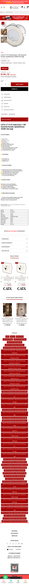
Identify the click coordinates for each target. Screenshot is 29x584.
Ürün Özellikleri (6, 119)
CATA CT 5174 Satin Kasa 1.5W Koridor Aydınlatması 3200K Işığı (14, 501)
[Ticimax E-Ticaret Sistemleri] (14, 576)
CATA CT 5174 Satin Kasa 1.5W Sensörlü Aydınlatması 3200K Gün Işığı (14, 434)
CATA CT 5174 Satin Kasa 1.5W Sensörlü (14, 345)
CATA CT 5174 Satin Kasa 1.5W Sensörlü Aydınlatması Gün (14, 445)
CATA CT (13, 336)
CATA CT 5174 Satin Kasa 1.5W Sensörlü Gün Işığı (14, 473)
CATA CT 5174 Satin (7, 339)
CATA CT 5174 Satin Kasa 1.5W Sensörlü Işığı (14, 476)
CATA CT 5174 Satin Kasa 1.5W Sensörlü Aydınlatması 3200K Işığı (14, 440)
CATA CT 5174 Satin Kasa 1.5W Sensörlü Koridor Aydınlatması (14, 351)
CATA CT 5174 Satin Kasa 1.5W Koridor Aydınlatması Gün (14, 505)
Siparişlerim (10, 582)
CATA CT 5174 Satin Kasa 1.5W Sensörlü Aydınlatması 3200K (14, 424)
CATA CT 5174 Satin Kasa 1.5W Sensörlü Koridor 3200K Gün (14, 395)
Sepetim (18, 582)
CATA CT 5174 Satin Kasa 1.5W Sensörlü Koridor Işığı (14, 417)
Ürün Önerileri (6, 246)
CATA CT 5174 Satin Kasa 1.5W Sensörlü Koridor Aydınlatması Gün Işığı (14, 382)
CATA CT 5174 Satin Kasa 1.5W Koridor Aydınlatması (14, 481)
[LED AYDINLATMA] (3, 12)
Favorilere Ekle (5, 272)
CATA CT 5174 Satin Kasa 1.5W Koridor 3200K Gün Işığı (14, 521)
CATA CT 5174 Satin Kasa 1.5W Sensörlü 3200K (14, 459)
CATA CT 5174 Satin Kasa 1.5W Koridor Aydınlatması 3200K (14, 485)
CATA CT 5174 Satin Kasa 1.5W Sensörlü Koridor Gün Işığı (14, 413)
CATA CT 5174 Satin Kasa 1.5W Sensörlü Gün (14, 470)
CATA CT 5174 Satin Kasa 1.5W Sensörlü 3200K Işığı (14, 467)
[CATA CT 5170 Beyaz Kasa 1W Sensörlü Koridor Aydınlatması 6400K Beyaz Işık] (7, 268)
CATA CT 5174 (20, 336)
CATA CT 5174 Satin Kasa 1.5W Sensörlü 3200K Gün (14, 462)
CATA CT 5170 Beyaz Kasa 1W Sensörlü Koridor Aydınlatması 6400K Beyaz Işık (7, 279)
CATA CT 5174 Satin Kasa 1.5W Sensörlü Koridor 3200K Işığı (14, 406)
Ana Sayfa (3, 582)
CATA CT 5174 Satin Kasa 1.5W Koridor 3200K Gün (14, 518)
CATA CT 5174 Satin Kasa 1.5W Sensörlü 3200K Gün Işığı (14, 464)
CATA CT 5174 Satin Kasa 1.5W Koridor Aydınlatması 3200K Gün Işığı (14, 496)
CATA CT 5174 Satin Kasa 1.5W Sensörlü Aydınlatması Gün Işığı (14, 450)
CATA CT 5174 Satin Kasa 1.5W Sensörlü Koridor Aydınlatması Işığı (14, 387)
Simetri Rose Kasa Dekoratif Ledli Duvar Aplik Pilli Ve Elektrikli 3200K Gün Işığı (7, 320)
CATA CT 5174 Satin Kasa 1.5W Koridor (14, 478)
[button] (13, 46)
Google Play (18, 549)
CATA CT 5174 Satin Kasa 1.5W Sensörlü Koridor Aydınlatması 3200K (14, 357)
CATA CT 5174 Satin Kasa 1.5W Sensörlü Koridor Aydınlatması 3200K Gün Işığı (14, 367)
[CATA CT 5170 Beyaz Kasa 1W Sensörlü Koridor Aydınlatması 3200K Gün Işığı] (21, 268)
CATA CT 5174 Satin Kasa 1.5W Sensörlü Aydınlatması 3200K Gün (14, 429)
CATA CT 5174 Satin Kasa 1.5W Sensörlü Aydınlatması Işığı (14, 455)
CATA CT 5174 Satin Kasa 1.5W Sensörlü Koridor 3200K (14, 391)
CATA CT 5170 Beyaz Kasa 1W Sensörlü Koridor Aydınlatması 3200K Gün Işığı (21, 279)
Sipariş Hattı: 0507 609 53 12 (13, 557)
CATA (7, 336)
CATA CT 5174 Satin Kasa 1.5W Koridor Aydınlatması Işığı (14, 512)
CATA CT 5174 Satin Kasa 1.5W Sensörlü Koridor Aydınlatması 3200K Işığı (14, 372)
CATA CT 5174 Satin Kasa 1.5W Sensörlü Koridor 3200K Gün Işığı (14, 400)
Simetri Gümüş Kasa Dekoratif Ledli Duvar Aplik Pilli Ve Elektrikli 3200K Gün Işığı (21, 320)
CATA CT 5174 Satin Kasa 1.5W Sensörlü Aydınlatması (14, 420)
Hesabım (25, 582)
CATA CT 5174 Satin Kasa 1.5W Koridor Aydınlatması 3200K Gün (14, 490)
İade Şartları (5, 250)
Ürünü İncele (9, 272)
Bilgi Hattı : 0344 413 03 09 (14, 556)
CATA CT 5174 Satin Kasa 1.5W (14, 342)
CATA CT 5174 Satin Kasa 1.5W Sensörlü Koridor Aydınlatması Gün (14, 377)
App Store (11, 549)
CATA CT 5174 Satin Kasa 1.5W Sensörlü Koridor (14, 347)
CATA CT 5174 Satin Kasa (20, 339)
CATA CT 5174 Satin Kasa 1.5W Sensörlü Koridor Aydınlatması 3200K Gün (14, 362)
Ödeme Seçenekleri (7, 243)
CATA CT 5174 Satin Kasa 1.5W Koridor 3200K (14, 515)
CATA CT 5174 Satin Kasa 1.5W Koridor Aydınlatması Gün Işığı (14, 509)
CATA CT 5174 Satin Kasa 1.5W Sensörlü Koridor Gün (14, 409)
